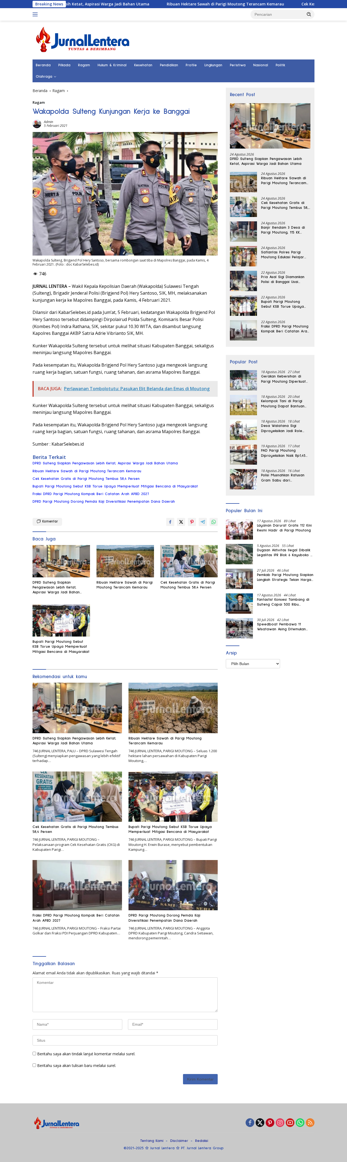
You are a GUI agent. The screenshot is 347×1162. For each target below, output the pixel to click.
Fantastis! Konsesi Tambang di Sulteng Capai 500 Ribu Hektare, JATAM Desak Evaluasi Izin (284, 602)
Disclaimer (179, 1141)
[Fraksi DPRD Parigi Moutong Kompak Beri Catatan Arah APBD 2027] (77, 885)
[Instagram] (280, 1123)
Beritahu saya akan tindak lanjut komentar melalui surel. (86, 1053)
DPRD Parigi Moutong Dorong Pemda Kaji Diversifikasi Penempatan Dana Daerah (104, 501)
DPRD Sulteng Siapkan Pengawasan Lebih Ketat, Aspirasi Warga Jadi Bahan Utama (105, 463)
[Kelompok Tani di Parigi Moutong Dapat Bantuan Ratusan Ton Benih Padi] (243, 405)
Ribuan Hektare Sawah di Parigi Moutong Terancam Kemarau (183, 4)
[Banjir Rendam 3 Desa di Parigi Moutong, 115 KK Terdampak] (243, 231)
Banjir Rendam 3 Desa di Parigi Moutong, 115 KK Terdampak (283, 230)
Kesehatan (143, 65)
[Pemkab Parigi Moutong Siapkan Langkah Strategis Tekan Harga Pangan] (239, 579)
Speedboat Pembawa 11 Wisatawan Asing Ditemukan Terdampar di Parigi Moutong (283, 627)
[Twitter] (260, 1123)
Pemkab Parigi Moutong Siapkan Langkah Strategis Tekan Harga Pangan (285, 577)
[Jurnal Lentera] (83, 39)
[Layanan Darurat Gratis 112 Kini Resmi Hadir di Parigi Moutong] (239, 529)
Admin (48, 121)
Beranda (43, 65)
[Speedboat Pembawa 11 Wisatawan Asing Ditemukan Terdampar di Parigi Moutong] (239, 628)
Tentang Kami (151, 1141)
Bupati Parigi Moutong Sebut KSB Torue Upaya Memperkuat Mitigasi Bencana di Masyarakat (115, 486)
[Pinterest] (270, 1123)
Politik (280, 65)
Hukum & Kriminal (112, 65)
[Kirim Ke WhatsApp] (214, 522)
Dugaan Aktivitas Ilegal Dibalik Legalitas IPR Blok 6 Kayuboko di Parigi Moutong (285, 553)
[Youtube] (290, 1123)
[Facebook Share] (170, 522)
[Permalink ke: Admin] (37, 123)
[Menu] (36, 14)
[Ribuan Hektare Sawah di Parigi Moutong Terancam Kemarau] (125, 561)
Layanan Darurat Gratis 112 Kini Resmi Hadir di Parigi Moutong (284, 528)
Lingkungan (213, 65)
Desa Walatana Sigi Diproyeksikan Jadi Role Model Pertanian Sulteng (283, 428)
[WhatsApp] (300, 1123)
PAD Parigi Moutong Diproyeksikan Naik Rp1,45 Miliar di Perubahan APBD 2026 (283, 453)
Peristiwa (238, 65)
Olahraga (44, 76)
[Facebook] (250, 1123)
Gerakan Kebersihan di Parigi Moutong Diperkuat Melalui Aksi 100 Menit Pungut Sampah (283, 379)
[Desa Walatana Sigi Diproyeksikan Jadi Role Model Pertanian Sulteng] (243, 430)
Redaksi (201, 1141)
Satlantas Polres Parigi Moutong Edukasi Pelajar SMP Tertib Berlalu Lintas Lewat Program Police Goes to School (283, 255)
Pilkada (64, 65)
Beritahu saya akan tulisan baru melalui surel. (76, 1065)
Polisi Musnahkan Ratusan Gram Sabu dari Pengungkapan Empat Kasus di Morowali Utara (285, 478)
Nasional (260, 65)
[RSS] (310, 1123)
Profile (191, 65)
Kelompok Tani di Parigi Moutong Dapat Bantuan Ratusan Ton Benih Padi (282, 403)
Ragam (84, 65)
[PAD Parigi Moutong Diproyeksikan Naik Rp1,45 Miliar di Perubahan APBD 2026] (243, 454)
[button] (309, 14)
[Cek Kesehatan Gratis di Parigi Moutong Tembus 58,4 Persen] (189, 561)
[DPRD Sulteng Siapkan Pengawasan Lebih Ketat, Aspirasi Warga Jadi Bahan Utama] (61, 561)
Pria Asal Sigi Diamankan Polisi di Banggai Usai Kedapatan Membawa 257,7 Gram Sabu (285, 279)
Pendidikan (169, 65)
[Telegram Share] (203, 522)
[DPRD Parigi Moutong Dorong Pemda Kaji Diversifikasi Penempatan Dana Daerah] (173, 885)
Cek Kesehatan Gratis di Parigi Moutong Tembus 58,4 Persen (86, 479)
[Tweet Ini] (181, 522)
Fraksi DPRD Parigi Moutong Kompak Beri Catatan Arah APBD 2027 (91, 494)
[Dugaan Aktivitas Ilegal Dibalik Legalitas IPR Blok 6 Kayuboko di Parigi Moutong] (239, 554)
